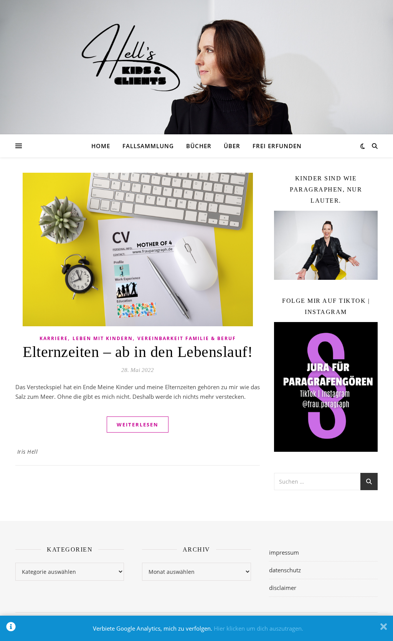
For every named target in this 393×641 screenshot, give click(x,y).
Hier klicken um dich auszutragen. (258, 628)
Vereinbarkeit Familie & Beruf (186, 338)
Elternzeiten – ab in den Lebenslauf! (138, 351)
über (232, 146)
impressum (284, 552)
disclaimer (282, 587)
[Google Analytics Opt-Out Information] (11, 628)
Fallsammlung (148, 146)
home (100, 146)
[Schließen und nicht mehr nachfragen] (383, 628)
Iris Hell (27, 451)
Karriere (54, 338)
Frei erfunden (277, 146)
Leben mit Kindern (103, 338)
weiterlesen (138, 424)
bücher (198, 146)
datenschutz (285, 570)
